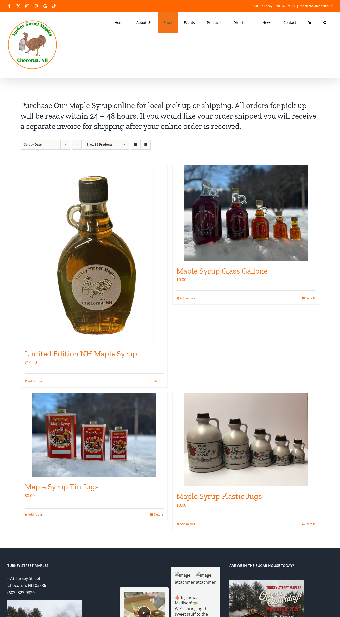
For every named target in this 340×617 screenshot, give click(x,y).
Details (159, 381)
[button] (325, 22)
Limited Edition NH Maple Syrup (81, 353)
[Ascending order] (77, 145)
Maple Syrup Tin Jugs (62, 486)
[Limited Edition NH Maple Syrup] (94, 254)
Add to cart (35, 381)
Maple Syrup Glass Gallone (222, 271)
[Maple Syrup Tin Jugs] (94, 435)
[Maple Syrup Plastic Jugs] (246, 439)
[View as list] (145, 144)
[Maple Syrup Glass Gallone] (246, 213)
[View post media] (185, 582)
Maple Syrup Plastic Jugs (219, 496)
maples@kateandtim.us (316, 6)
